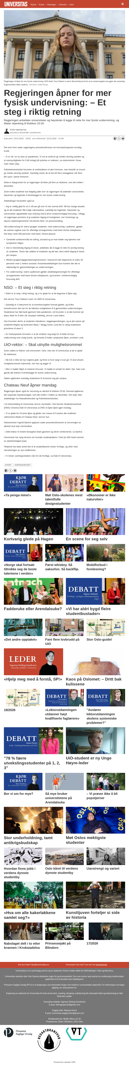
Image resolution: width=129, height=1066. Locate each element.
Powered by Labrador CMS (64, 1062)
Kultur (41, 4)
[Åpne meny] (122, 4)
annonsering (101, 965)
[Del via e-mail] (123, 138)
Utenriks (63, 4)
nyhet (8, 465)
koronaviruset (23, 465)
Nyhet (33, 4)
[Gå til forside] (16, 4)
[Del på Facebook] (115, 138)
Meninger (51, 4)
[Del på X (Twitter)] (119, 138)
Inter (72, 4)
